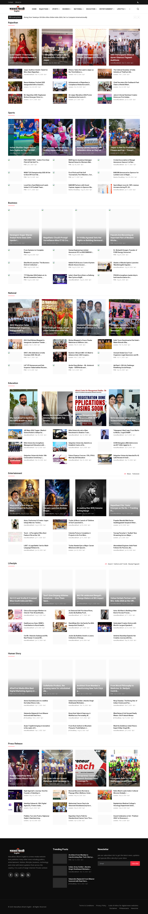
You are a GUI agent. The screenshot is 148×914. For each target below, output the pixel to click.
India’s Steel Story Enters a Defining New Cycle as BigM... (81, 276)
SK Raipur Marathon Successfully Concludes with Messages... (123, 328)
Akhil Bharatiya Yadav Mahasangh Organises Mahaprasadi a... (20, 328)
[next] (138, 17)
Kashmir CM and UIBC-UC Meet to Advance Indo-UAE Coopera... (81, 354)
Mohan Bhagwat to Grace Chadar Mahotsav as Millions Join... (80, 341)
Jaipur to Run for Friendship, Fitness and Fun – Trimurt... (123, 148)
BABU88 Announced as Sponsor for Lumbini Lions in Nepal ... (126, 174)
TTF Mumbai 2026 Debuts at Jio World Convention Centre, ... (35, 276)
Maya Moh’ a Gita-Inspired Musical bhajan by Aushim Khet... (21, 508)
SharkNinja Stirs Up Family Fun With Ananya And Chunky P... (81, 624)
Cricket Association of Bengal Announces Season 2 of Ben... (124, 161)
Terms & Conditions (86, 905)
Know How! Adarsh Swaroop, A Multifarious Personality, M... (79, 714)
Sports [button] (55, 9)
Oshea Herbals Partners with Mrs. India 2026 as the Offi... (123, 599)
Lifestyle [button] (120, 9)
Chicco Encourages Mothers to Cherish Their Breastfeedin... (35, 612)
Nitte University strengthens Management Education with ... (35, 444)
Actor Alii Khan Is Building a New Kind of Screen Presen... (124, 612)
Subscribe (135, 864)
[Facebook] (10, 874)
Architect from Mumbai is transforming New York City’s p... (90, 688)
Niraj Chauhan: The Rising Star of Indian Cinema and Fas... (125, 702)
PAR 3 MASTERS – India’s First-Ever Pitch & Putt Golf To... (36, 161)
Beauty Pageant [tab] (133, 564)
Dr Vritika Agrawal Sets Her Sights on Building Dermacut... (90, 239)
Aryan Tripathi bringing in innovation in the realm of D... (37, 727)
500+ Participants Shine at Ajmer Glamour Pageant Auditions (122, 57)
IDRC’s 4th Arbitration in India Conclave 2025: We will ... (34, 354)
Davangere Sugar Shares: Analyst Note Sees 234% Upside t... (21, 237)
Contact (10, 2)
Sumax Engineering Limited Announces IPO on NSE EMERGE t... (81, 251)
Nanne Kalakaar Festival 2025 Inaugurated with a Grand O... (34, 83)
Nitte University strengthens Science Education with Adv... (124, 419)
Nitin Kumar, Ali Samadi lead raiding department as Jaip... (56, 148)
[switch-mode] (138, 2)
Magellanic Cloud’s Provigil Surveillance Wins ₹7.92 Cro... (56, 239)
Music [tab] (129, 474)
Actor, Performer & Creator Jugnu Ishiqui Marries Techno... (36, 522)
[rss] (28, 874)
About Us (18, 2)
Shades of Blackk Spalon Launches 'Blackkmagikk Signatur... (125, 264)
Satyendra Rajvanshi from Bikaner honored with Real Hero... (36, 714)
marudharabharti (116, 63)
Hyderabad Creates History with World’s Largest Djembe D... (124, 624)
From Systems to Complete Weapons (34, 251)
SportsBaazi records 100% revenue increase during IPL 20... (126, 186)
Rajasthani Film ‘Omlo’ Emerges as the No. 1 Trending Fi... (124, 508)
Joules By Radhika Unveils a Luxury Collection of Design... (81, 637)
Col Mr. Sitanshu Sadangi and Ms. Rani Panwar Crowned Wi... (36, 637)
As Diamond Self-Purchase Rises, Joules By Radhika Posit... (81, 612)
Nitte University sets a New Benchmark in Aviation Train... (79, 431)
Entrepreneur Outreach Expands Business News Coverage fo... (87, 778)
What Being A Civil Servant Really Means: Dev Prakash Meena (125, 714)
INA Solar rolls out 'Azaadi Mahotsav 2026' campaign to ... (57, 779)
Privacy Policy (101, 905)
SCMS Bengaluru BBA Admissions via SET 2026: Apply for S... (125, 444)
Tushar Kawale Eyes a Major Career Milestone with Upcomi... (81, 547)
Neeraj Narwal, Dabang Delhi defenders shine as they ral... (90, 148)
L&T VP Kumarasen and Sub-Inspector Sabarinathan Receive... (36, 366)
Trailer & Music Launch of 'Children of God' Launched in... (81, 522)
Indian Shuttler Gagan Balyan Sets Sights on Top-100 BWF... (23, 148)
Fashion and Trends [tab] (120, 564)
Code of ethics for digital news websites (123, 905)
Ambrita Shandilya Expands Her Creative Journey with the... (124, 637)
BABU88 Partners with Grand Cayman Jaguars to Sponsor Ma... (81, 186)
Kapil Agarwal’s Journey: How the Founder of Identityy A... (35, 792)
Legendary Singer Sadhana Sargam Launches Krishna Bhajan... (55, 508)
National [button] (78, 9)
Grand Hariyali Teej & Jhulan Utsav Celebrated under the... (56, 329)
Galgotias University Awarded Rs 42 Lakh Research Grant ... (126, 457)
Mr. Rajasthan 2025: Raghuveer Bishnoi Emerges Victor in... (35, 96)
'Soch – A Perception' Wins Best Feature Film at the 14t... (35, 534)
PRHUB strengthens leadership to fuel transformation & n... (125, 276)
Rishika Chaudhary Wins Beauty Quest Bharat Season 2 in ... (23, 778)
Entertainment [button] (106, 9)
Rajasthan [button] (43, 9)
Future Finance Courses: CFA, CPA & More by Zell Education (81, 457)
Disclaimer (113, 908)
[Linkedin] (22, 874)
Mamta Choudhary (119, 177)
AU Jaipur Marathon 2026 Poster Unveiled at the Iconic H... (80, 96)
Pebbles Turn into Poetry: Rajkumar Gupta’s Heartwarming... (36, 817)
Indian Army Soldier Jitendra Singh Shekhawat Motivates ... (81, 702)
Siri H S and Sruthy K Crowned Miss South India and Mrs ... (23, 599)
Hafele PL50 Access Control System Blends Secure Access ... (81, 264)
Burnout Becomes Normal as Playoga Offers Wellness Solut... (80, 792)
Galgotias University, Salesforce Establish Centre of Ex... (80, 444)
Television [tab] (135, 474)
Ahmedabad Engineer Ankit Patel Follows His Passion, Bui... (125, 547)
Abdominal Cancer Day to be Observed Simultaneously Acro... (80, 804)
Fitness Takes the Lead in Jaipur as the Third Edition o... (81, 71)
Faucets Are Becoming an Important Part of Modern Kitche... (122, 237)
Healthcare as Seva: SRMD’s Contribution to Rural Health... (34, 624)
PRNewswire (124, 908)
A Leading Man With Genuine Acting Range (89, 509)
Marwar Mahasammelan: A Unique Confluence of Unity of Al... (90, 57)
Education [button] (90, 9)
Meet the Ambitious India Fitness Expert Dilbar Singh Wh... (125, 727)
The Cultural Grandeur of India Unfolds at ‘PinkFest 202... (124, 71)
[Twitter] (16, 874)
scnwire (12, 63)
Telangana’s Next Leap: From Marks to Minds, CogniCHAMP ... (126, 431)
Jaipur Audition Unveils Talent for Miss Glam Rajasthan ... (36, 71)
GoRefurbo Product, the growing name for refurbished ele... (56, 688)
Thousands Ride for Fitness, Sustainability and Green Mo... (124, 779)
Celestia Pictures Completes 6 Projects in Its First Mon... (79, 534)
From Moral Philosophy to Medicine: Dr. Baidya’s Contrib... (122, 688)
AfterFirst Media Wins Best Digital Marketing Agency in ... (23, 689)
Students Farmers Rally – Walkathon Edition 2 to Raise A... (89, 328)
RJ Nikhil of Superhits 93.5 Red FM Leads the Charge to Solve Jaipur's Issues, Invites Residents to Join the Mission (66, 17)
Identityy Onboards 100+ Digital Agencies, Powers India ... (35, 804)
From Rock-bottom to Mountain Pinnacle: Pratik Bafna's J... (80, 727)
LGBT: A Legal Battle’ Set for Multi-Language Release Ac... (36, 547)
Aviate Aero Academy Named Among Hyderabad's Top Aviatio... (56, 418)
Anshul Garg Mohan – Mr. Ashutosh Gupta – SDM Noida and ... (81, 366)
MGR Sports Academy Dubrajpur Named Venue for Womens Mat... (80, 161)
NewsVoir (134, 908)
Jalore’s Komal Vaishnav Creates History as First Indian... (125, 96)
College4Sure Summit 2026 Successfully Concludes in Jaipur (55, 57)
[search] (138, 9)
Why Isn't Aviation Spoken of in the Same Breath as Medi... (23, 419)
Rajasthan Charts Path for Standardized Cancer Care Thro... (81, 817)
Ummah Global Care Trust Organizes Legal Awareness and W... (126, 354)
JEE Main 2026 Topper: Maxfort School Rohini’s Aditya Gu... (35, 431)
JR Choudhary (28, 718)
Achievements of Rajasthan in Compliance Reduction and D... (80, 83)
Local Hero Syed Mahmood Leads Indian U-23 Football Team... (36, 186)
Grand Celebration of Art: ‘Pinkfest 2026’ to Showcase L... (125, 817)
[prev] (135, 17)
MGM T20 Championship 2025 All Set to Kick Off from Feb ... (37, 174)
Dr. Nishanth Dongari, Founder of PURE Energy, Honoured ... (125, 251)
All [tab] (125, 474)
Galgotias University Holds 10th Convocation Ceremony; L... (35, 457)
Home (34, 9)
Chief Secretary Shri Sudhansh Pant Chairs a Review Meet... (126, 83)
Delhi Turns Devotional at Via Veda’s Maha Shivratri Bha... (126, 341)
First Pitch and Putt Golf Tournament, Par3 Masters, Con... (81, 174)
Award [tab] (110, 564)
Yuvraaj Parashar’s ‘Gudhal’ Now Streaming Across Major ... (125, 534)
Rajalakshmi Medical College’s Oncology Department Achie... (124, 804)
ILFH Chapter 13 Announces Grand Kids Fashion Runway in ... (23, 57)
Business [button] (66, 9)
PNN (25, 165)
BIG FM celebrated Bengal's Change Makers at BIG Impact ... (90, 598)
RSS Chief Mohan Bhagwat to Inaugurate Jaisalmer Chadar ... (35, 341)
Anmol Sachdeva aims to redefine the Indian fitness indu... (36, 702)
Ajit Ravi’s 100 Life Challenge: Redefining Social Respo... (123, 366)
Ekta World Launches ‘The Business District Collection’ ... (36, 264)
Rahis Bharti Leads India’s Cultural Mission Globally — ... (125, 792)
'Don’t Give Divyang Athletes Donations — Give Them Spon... (55, 598)
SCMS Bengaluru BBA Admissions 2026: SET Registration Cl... (87, 418)
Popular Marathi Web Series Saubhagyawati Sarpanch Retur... (125, 522)
